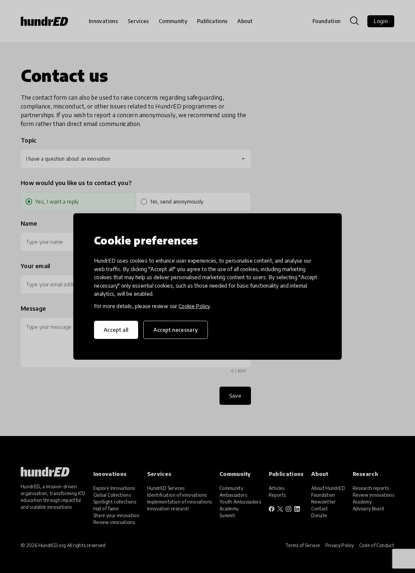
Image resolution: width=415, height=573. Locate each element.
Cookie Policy (194, 306)
